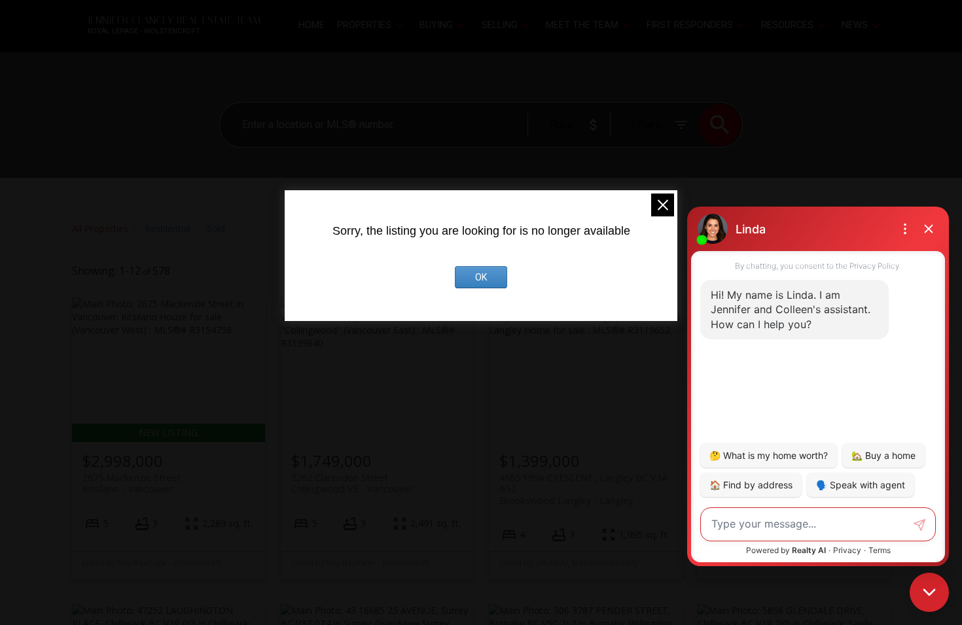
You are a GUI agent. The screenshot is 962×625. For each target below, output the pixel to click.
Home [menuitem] (311, 25)
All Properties (100, 228)
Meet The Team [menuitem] (582, 25)
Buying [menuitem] (436, 25)
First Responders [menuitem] (690, 25)
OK (481, 277)
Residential (167, 228)
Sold (216, 228)
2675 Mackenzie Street (131, 483)
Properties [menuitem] (364, 25)
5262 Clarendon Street (351, 483)
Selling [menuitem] (500, 25)
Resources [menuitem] (787, 25)
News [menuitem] (855, 25)
